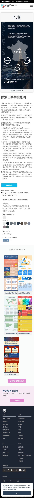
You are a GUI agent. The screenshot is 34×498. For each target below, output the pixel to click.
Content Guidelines (24, 455)
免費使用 (17, 400)
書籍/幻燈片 (21, 418)
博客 (19, 430)
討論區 (20, 424)
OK (17, 493)
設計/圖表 (21, 421)
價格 (4, 438)
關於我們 (5, 447)
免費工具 (20, 435)
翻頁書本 (5, 421)
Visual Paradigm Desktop (22, 1)
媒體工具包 (6, 452)
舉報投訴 (20, 461)
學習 (19, 427)
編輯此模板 (9, 185)
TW (14, 195)
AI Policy (21, 450)
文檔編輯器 (6, 430)
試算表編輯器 (6, 435)
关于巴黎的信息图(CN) (23, 193)
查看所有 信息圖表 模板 (17, 381)
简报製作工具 (6, 432)
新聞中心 (5, 450)
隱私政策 (20, 452)
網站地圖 (20, 438)
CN (16, 195)
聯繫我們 (5, 455)
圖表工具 (5, 424)
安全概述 (20, 458)
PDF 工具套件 (6, 418)
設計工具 (5, 427)
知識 (19, 432)
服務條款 (20, 447)
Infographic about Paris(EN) (8, 193)
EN (12, 195)
